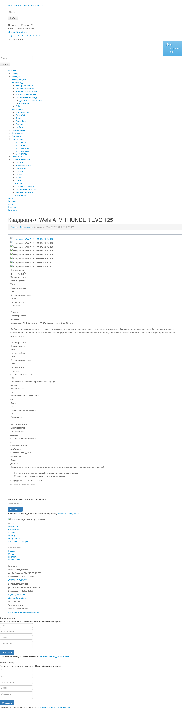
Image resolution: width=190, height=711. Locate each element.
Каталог (12, 70)
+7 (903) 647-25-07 (17, 35)
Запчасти (16, 135)
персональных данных (69, 513)
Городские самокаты (26, 189)
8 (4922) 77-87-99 (35, 35)
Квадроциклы (18, 129)
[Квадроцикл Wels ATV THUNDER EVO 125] (31, 238)
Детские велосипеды (26, 94)
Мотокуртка (21, 153)
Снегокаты (21, 168)
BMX (18, 106)
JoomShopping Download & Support (23, 484)
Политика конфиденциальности (23, 612)
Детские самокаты (24, 192)
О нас (11, 198)
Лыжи (18, 177)
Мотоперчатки (22, 147)
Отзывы (12, 201)
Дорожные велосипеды (30, 100)
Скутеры (16, 73)
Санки (19, 180)
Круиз (18, 118)
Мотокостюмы (22, 150)
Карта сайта (14, 559)
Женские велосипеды (26, 91)
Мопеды (16, 76)
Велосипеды (18, 82)
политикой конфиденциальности (54, 656)
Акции (11, 204)
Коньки (19, 174)
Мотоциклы (17, 109)
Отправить (15, 509)
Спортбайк (21, 121)
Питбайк (20, 126)
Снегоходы (17, 132)
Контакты (12, 209)
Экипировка (17, 138)
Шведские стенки (24, 165)
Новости (12, 207)
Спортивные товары (21, 159)
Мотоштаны (21, 144)
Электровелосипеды (25, 85)
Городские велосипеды (27, 97)
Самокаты (17, 183)
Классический (22, 112)
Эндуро (19, 123)
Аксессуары (17, 156)
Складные (24, 103)
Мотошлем (21, 141)
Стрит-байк (21, 115)
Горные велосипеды (25, 88)
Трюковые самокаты (25, 186)
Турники (19, 171)
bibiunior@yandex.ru (18, 32)
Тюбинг (19, 162)
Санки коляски (19, 195)
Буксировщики (19, 79)
